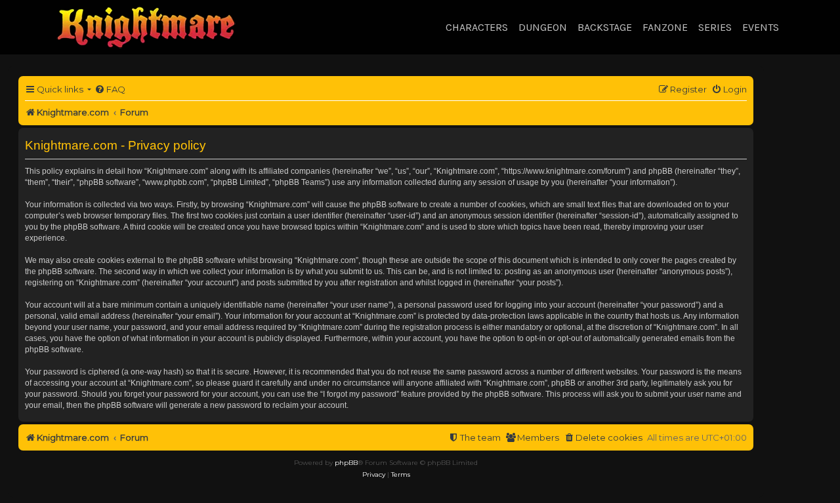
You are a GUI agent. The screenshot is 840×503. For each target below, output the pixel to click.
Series (715, 27)
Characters (477, 27)
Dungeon (542, 27)
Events (760, 27)
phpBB (346, 462)
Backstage (605, 27)
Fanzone (665, 27)
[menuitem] (109, 89)
